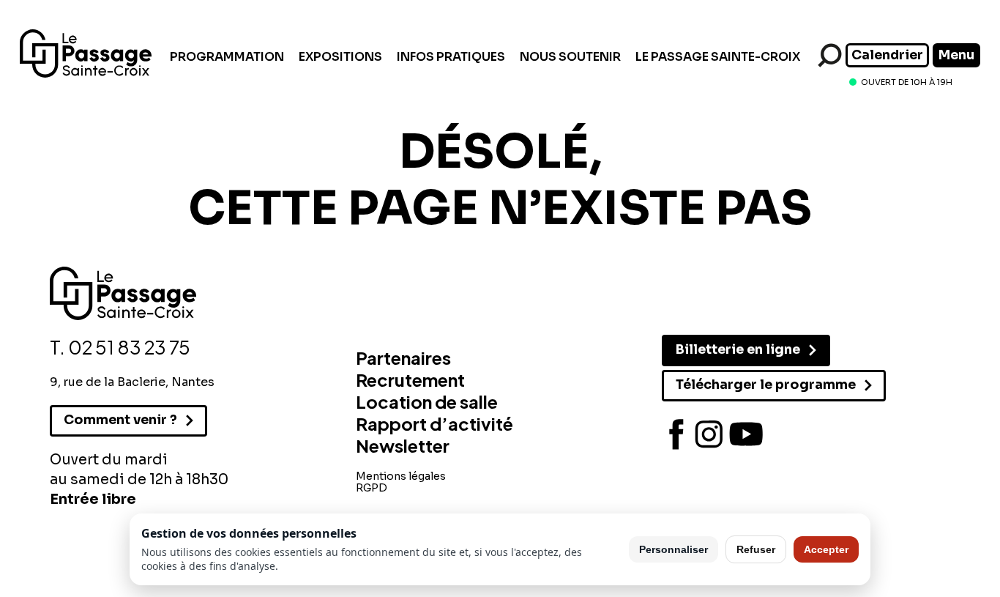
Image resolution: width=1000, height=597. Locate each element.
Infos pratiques (451, 56)
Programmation (227, 56)
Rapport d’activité (434, 423)
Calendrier (887, 55)
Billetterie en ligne (738, 349)
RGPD (371, 487)
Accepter (826, 549)
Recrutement (410, 379)
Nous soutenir (570, 56)
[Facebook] (676, 434)
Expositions (340, 56)
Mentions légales (401, 476)
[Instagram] (709, 434)
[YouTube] (746, 434)
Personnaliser (673, 549)
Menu (956, 55)
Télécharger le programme (766, 385)
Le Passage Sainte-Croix (717, 56)
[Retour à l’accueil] (86, 73)
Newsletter (402, 445)
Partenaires (403, 357)
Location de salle (427, 401)
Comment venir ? (120, 420)
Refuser (755, 549)
